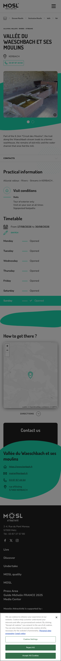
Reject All (30, 647)
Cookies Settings (30, 639)
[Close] (56, 617)
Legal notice (20, 633)
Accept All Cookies (30, 655)
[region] (30, 637)
